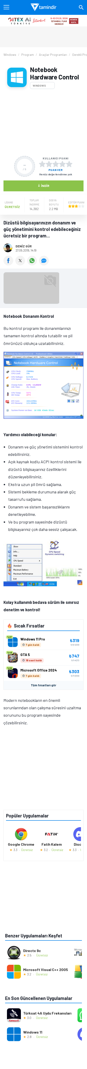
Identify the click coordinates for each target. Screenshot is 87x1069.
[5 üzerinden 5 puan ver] (69, 164)
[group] (43, 289)
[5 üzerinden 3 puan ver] (55, 164)
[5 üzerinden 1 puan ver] (42, 164)
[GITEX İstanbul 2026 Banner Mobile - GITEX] (43, 20)
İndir (43, 185)
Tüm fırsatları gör (43, 685)
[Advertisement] (43, 122)
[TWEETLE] (21, 263)
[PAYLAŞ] (9, 263)
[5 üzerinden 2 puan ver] (49, 164)
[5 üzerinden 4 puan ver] (62, 164)
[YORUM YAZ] (44, 263)
